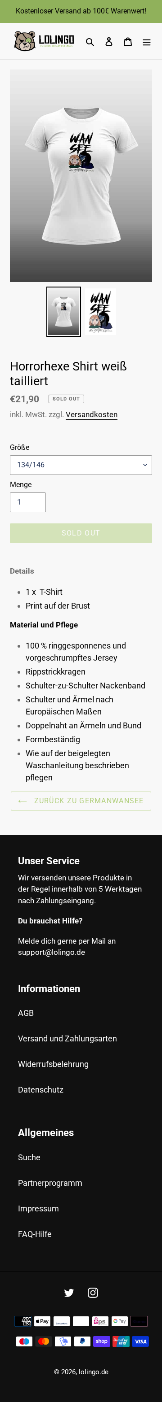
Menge (21, 484)
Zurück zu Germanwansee (88, 801)
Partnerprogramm (50, 1183)
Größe (19, 447)
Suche (29, 1157)
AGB (26, 1013)
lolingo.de (93, 1372)
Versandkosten (91, 414)
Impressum (38, 1208)
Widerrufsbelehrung (53, 1064)
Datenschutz (40, 1089)
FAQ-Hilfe (35, 1234)
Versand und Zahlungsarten (67, 1038)
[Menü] (146, 41)
